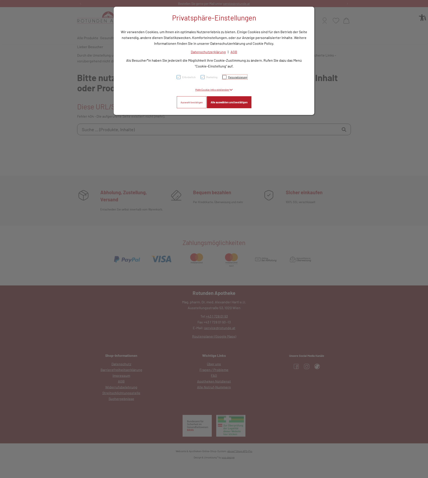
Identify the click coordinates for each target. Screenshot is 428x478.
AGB (233, 52)
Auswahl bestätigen (192, 102)
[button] (214, 89)
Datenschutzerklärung (208, 52)
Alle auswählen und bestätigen (229, 102)
